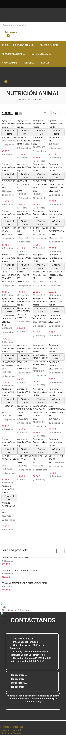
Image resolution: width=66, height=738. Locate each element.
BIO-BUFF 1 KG (56, 137)
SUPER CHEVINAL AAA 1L (9, 459)
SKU (4, 140)
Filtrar (6, 113)
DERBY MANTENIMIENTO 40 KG (9, 274)
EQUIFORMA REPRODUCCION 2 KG (9, 318)
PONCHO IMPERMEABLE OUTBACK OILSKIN (24, 583)
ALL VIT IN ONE (9, 137)
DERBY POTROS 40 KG (23, 274)
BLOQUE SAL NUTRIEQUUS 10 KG (40, 184)
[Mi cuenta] (4, 79)
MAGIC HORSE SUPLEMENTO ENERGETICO (40, 361)
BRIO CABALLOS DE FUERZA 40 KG (56, 184)
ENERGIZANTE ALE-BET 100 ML (40, 274)
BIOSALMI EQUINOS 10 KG (23, 184)
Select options (24, 308)
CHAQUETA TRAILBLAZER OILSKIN (19, 570)
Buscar (62, 25)
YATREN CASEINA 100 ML (8, 506)
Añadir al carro (9, 132)
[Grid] (16, 113)
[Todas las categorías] (2, 70)
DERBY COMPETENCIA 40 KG (56, 231)
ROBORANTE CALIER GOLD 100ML (24, 409)
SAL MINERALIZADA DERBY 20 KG (56, 409)
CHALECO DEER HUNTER (15, 557)
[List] (20, 113)
